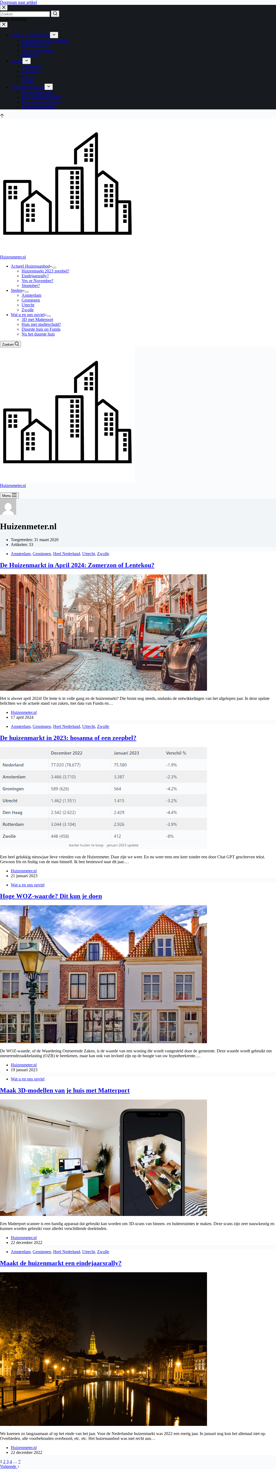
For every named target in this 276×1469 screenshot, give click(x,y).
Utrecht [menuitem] (28, 76)
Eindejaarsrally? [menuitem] (35, 45)
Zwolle (103, 553)
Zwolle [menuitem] (28, 81)
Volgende (8, 1466)
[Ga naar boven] (2, 116)
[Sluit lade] (4, 24)
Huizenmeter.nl (13, 257)
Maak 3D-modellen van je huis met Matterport (65, 1090)
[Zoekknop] (55, 14)
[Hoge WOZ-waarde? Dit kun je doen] (103, 1041)
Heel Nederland (66, 553)
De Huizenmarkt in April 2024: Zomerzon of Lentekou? (77, 565)
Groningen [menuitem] (31, 71)
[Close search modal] (4, 8)
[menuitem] (54, 35)
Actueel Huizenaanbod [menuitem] (30, 35)
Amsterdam (20, 553)
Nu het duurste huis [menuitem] (38, 107)
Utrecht (88, 553)
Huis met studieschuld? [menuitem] (41, 97)
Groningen (42, 553)
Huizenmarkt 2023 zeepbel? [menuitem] (45, 40)
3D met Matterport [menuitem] (37, 92)
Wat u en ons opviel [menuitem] (27, 87)
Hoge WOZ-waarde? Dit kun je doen (51, 896)
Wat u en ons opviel (27, 885)
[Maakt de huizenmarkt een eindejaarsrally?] (103, 1424)
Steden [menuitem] (16, 61)
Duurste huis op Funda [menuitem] (41, 102)
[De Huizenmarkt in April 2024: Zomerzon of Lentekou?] (103, 689)
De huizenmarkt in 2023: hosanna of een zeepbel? (68, 737)
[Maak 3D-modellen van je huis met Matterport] (103, 1214)
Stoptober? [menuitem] (31, 55)
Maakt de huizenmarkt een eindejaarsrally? (61, 1263)
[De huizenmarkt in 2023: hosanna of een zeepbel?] (103, 847)
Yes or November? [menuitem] (37, 50)
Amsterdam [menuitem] (31, 66)
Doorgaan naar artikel (18, 2)
